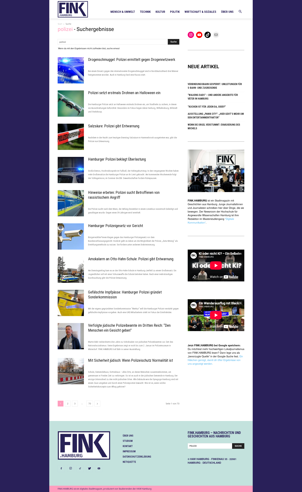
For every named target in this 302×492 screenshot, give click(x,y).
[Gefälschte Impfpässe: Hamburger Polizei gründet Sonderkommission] (71, 303)
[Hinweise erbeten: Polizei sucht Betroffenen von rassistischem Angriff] (71, 203)
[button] (240, 12)
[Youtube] (98, 468)
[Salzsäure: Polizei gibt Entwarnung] (71, 137)
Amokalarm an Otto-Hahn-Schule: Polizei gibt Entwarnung (130, 259)
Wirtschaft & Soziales (200, 11)
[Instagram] (70, 468)
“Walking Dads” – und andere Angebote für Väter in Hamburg (213, 97)
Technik (145, 11)
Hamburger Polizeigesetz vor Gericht (115, 226)
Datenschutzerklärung (137, 456)
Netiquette (129, 462)
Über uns (227, 11)
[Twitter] (89, 468)
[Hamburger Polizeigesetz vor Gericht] (71, 236)
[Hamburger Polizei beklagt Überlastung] (71, 170)
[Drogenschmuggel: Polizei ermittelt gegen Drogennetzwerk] (71, 70)
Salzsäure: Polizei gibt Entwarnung (113, 126)
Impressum (129, 451)
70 (89, 403)
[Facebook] (61, 468)
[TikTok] (80, 468)
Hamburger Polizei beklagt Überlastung (117, 159)
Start (60, 23)
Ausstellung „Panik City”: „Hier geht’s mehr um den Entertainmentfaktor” (216, 115)
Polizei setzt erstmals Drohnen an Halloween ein (124, 93)
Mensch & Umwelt (122, 11)
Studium (128, 441)
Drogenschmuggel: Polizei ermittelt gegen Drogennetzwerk (131, 59)
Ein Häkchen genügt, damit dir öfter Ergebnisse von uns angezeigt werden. (215, 360)
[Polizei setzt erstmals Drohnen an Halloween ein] (71, 103)
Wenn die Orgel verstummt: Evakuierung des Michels (214, 126)
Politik (175, 11)
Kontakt (128, 446)
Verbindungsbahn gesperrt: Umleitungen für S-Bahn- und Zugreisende (215, 86)
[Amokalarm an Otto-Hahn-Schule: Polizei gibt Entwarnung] (71, 270)
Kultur (160, 11)
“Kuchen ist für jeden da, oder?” (207, 106)
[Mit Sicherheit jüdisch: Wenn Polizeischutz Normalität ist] (71, 371)
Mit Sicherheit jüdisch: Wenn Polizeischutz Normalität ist (130, 360)
